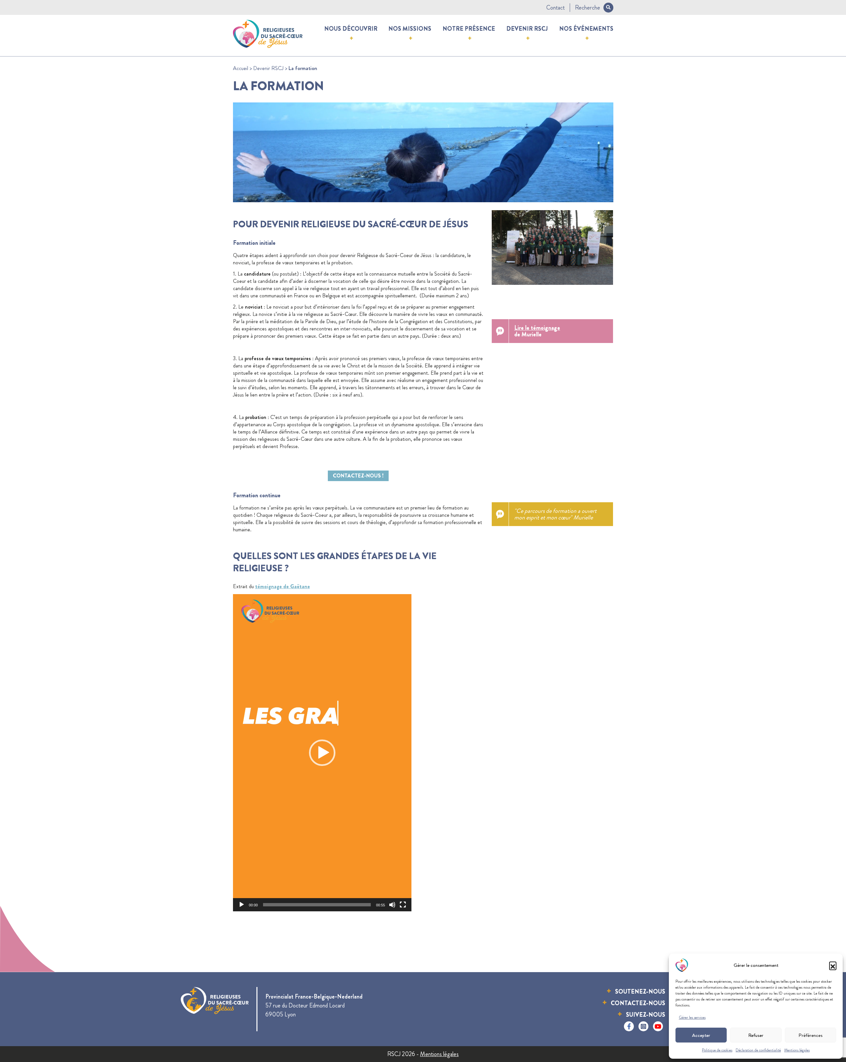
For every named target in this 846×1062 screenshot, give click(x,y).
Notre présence (468, 28)
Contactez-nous (638, 1003)
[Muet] (392, 904)
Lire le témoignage (537, 327)
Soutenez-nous (640, 991)
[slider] (317, 904)
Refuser (755, 1035)
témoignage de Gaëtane (282, 586)
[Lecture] (241, 904)
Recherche (587, 7)
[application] (322, 752)
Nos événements (586, 28)
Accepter (701, 1035)
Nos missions (409, 28)
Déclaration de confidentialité (758, 1050)
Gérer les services (692, 1017)
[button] (832, 965)
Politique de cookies (717, 1050)
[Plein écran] (403, 904)
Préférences (810, 1035)
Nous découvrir (350, 28)
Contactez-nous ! (358, 475)
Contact (555, 7)
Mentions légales (797, 1050)
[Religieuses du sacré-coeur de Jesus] (268, 32)
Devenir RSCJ (527, 28)
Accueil (240, 68)
